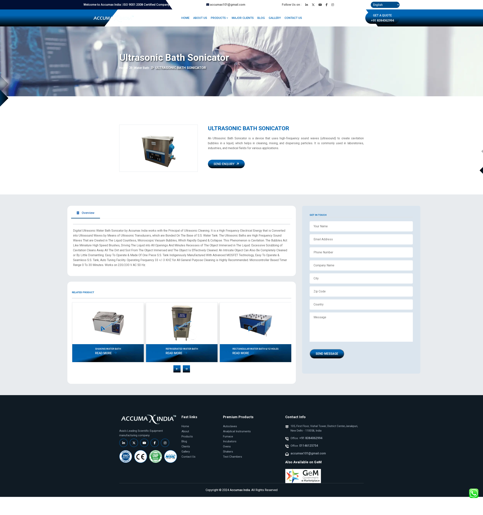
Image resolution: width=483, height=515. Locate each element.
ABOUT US (200, 18)
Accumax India (240, 490)
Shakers (228, 451)
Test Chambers (232, 456)
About (185, 431)
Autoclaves (230, 426)
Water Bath (141, 68)
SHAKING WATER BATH (108, 348)
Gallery (186, 451)
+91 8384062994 (310, 438)
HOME (185, 18)
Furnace (228, 436)
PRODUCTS (218, 18)
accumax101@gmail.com (227, 4)
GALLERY (275, 18)
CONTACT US (293, 18)
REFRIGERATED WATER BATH (182, 348)
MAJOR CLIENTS (243, 18)
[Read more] (306, 4)
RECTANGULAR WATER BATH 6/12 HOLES (255, 348)
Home (123, 68)
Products (187, 436)
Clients (186, 446)
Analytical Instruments (237, 431)
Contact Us (188, 456)
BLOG (261, 18)
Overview (87, 213)
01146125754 (308, 445)
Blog (184, 441)
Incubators (229, 441)
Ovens (227, 446)
